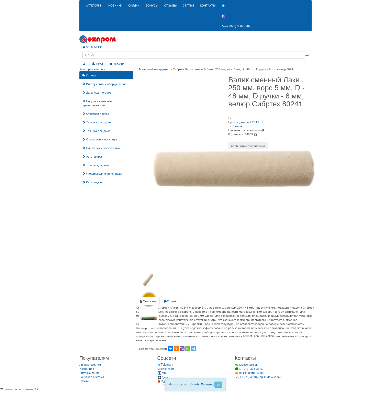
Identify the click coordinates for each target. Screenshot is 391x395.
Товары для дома (97, 165)
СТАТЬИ (188, 5)
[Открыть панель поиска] (83, 63)
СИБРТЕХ (256, 122)
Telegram (167, 364)
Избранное (86, 368)
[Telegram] (193, 348)
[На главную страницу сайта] (195, 39)
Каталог (90, 75)
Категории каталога (92, 69)
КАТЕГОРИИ (94, 5)
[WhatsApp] (187, 348)
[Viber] (182, 348)
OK (218, 384)
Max (164, 373)
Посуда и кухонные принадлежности (97, 103)
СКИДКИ (133, 5)
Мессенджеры (248, 364)
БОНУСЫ (152, 5)
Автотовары (93, 156)
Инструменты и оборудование (105, 84)
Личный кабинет (90, 364)
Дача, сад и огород (98, 92)
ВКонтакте (168, 368)
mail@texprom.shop (251, 373)
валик (238, 126)
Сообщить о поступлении (248, 146)
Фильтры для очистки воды (103, 173)
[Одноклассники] (176, 348)
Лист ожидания (89, 373)
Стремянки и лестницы (101, 139)
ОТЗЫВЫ (170, 5)
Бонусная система (91, 377)
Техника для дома (97, 131)
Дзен (165, 377)
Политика (207, 384)
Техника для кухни (98, 122)
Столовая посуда (97, 113)
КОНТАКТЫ (207, 5)
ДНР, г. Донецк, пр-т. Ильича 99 (259, 377)
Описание (149, 301)
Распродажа (94, 182)
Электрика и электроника (102, 148)
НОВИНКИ (115, 5)
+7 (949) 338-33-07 (237, 26)
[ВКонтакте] (170, 348)
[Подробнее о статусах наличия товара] (262, 130)
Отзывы (172, 301)
